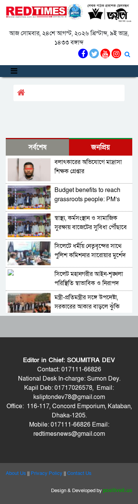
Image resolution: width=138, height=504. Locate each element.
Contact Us (79, 473)
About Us (16, 473)
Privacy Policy (46, 473)
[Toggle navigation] (14, 71)
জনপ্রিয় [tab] (100, 147)
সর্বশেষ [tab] (37, 147)
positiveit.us (118, 490)
